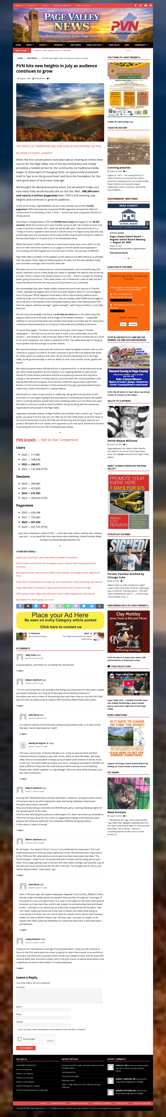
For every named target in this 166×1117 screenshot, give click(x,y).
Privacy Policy (122, 1103)
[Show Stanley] (133, 261)
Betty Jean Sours (68, 1080)
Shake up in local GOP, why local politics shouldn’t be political (46, 557)
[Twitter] (140, 5)
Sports (42, 45)
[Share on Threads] (100, 606)
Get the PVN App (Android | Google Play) (32, 1090)
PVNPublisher (39, 78)
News (29, 45)
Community (140, 45)
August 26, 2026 (116, 171)
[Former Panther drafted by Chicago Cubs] (129, 558)
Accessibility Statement (102, 1103)
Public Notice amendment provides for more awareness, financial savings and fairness (59, 581)
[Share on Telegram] (84, 606)
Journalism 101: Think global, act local (34, 599)
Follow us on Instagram (25, 1082)
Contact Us (32, 5)
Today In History (117, 127)
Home (18, 45)
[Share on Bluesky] (92, 606)
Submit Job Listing (83, 5)
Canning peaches (119, 167)
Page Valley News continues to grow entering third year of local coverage (53, 587)
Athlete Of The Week (119, 537)
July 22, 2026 (114, 584)
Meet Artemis (117, 815)
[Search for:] (137, 50)
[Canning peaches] (129, 149)
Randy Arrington (37, 743)
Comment (20, 987)
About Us (19, 5)
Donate (45, 5)
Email (18, 1014)
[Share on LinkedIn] (36, 606)
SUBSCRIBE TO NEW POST (62, 5)
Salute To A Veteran (119, 403)
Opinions (58, 45)
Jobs (127, 45)
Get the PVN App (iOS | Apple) (27, 1086)
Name (19, 1007)
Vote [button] (123, 327)
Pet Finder (113, 775)
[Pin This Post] (44, 606)
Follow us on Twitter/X (24, 1073)
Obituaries (75, 45)
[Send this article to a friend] (52, 606)
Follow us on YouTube (24, 1078)
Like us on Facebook (24, 1069)
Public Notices (93, 45)
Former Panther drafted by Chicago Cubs (126, 578)
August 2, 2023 (25, 78)
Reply (21, 671)
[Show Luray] (123, 261)
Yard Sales (114, 45)
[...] (120, 190)
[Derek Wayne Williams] (129, 425)
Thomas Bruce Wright (70, 1076)
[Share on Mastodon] (76, 606)
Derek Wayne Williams (122, 443)
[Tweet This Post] (28, 606)
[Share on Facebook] (20, 606)
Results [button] (133, 327)
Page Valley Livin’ (121, 669)
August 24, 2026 (116, 447)
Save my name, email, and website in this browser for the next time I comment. (52, 1029)
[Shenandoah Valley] (60, 139)
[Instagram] (150, 5)
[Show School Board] (128, 261)
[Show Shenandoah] (126, 261)
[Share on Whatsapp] (68, 606)
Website (19, 1022)
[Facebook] (135, 5)
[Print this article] (60, 606)
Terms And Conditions (141, 1103)
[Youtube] (145, 5)
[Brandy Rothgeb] (111, 1094)
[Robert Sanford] (111, 1082)
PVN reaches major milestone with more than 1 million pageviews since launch (55, 593)
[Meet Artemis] (129, 796)
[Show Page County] (131, 261)
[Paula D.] (111, 1069)
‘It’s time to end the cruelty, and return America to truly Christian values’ (132, 1068)
